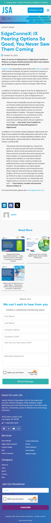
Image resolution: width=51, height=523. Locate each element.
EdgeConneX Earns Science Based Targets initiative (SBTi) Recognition (38, 256)
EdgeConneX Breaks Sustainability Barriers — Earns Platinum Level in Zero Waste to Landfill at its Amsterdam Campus (13, 258)
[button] (48, 10)
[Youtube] (14, 428)
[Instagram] (19, 428)
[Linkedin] (4, 428)
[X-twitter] (9, 428)
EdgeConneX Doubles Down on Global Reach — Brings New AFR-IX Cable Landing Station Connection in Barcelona (13, 286)
